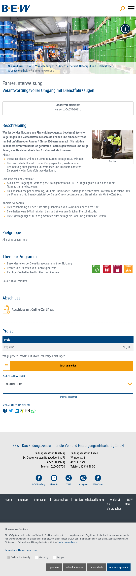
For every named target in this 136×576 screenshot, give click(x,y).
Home (8, 499)
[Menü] (131, 8)
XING (68, 484)
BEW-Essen (98, 484)
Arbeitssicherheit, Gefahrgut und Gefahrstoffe (85, 66)
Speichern (54, 567)
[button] (125, 29)
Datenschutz (61, 499)
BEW (29, 66)
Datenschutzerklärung (15, 550)
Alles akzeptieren (118, 567)
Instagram (83, 484)
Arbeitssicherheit (18, 70)
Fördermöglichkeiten (68, 397)
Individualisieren (74, 567)
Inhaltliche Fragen (13, 384)
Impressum (40, 499)
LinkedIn (54, 484)
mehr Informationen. (68, 542)
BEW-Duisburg (38, 484)
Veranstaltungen (45, 66)
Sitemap (23, 499)
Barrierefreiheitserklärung (89, 499)
